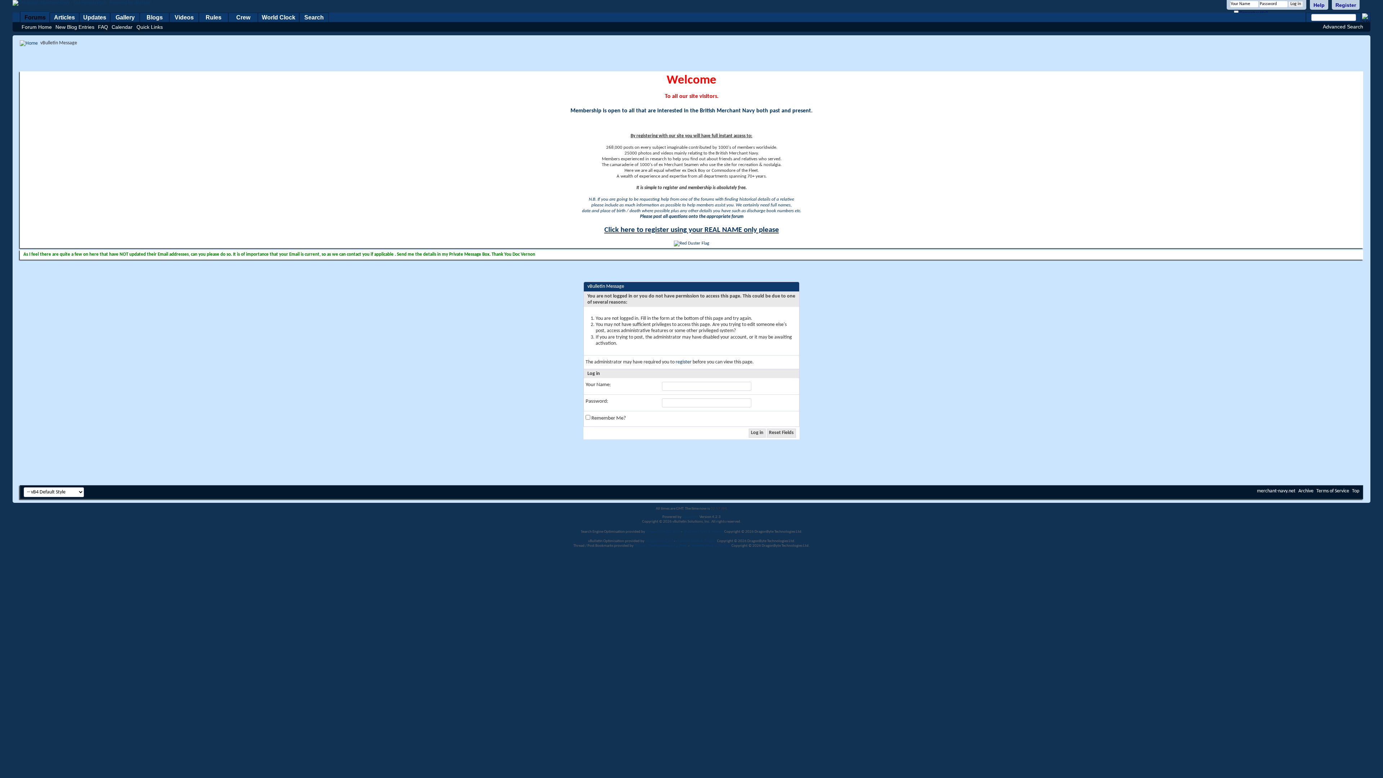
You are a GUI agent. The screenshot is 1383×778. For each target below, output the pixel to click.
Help (1319, 5)
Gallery (125, 17)
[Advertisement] (691, 59)
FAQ (103, 27)
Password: (597, 401)
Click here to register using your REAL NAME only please (691, 230)
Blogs (155, 17)
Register (1345, 5)
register (684, 362)
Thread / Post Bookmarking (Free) (661, 546)
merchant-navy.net (1276, 491)
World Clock (278, 17)
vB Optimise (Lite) (659, 541)
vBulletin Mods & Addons (703, 532)
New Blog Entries (74, 27)
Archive (1305, 491)
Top (1355, 491)
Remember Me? (608, 418)
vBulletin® (690, 517)
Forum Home (37, 27)
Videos (184, 17)
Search (314, 17)
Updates (94, 17)
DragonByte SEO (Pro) (663, 532)
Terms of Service (1332, 491)
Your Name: (598, 385)
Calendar (122, 27)
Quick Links (149, 27)
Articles (64, 17)
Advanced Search (1343, 27)
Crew (243, 17)
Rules (213, 17)
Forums (35, 17)
